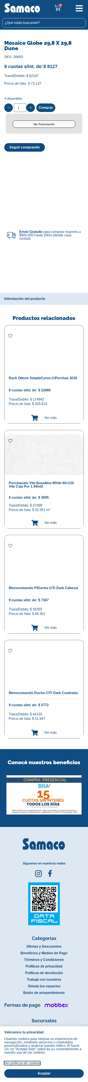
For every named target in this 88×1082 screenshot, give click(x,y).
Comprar (46, 107)
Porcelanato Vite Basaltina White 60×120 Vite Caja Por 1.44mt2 (41, 484)
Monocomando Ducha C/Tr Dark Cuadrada (43, 693)
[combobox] (44, 23)
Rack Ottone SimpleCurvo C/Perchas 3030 (43, 378)
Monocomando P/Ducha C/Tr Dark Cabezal (43, 588)
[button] (3, 792)
